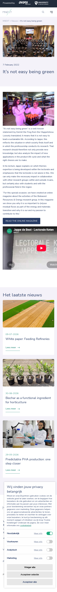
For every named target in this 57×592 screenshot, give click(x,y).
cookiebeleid (25, 525)
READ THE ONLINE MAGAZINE (21, 220)
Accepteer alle (30, 581)
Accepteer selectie (30, 574)
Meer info (38, 533)
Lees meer (11, 347)
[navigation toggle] (51, 12)
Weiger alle (29, 567)
